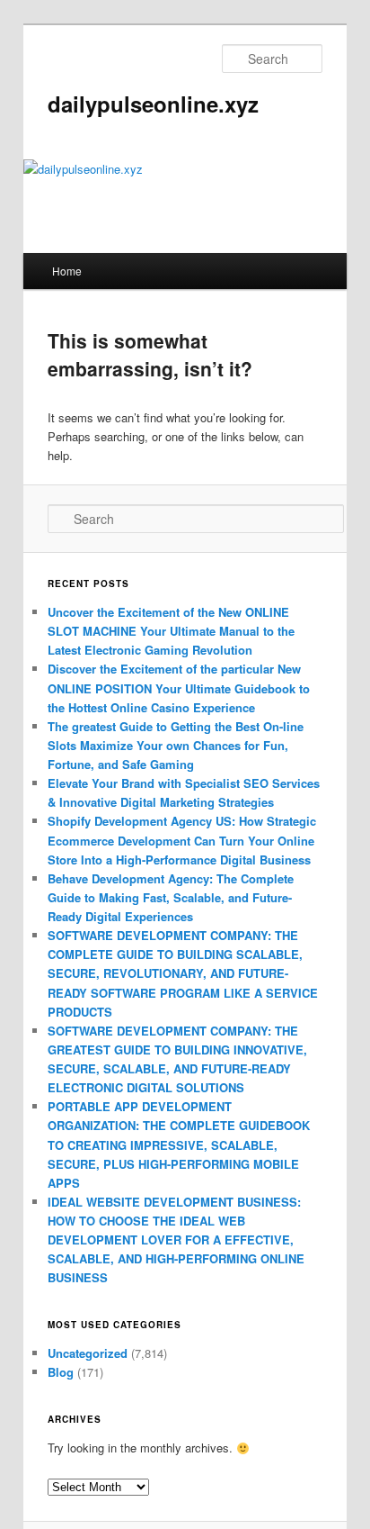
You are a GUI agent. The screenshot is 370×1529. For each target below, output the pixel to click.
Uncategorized (88, 1353)
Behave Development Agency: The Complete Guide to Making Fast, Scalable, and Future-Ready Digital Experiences (171, 897)
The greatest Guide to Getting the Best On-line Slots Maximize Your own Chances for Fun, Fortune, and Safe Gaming (176, 745)
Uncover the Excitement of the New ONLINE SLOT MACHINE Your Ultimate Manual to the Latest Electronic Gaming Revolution (171, 630)
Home (67, 270)
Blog (61, 1371)
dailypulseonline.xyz (153, 103)
